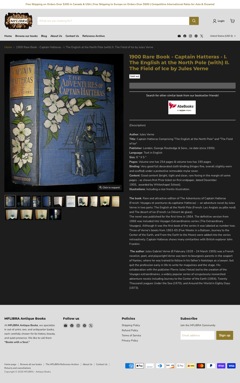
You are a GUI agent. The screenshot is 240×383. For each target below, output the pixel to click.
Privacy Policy (130, 340)
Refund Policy (130, 330)
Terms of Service (131, 335)
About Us (56, 36)
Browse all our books (31, 364)
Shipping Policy (131, 325)
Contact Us (72, 36)
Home (8, 36)
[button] (219, 21)
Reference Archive (93, 36)
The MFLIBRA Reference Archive (62, 364)
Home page (10, 364)
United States (221, 36)
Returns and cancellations (17, 368)
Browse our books (26, 36)
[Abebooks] (182, 116)
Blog (44, 36)
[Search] (194, 21)
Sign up (224, 335)
